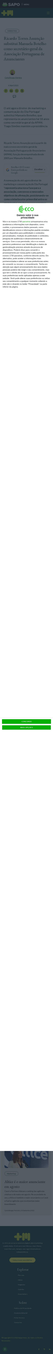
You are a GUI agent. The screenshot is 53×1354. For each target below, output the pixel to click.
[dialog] (26, 677)
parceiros (26, 221)
